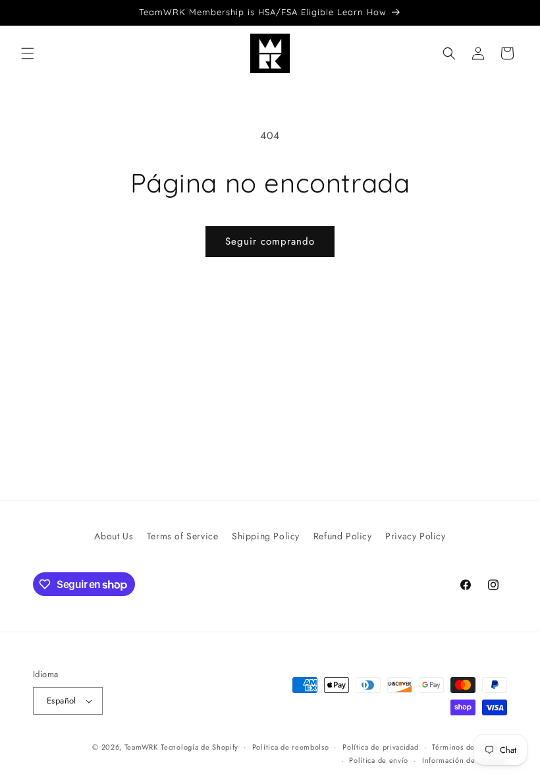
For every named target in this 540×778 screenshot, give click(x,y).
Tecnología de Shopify (199, 747)
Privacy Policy (415, 536)
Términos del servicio (469, 747)
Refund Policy (342, 536)
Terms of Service (183, 536)
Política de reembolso (290, 747)
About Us (113, 536)
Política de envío (378, 760)
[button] (27, 53)
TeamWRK (141, 747)
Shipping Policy (266, 536)
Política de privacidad (380, 747)
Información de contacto (464, 760)
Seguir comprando (270, 241)
